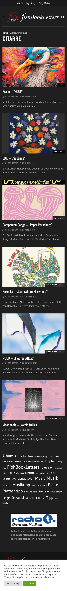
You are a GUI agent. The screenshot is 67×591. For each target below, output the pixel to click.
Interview (13, 472)
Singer (59, 491)
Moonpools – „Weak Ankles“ (20, 424)
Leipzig (6, 478)
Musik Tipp (6, 485)
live (14, 478)
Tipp (49, 497)
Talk (38, 498)
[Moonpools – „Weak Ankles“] (33, 400)
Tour (56, 498)
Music (40, 478)
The (43, 498)
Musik (52, 478)
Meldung (58, 151)
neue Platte (42, 485)
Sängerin (30, 498)
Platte (53, 484)
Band (57, 456)
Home (5, 33)
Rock (52, 491)
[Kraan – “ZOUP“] (33, 67)
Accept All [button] (29, 583)
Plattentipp (12, 491)
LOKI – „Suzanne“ (13, 158)
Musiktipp (21, 484)
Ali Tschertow (11, 96)
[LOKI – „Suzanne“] (33, 133)
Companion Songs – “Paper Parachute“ (27, 224)
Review (43, 491)
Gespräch (47, 467)
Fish (4, 468)
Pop (26, 491)
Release (33, 491)
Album (7, 455)
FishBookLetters (55, 285)
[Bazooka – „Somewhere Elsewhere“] (33, 267)
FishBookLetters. (23, 467)
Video (6, 503)
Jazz (61, 85)
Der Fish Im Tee (35, 461)
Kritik (52, 472)
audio (50, 456)
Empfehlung (53, 461)
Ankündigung (41, 456)
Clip (25, 461)
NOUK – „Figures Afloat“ (18, 358)
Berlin (10, 461)
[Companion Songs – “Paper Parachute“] (33, 200)
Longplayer (26, 478)
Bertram (18, 461)
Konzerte (29, 472)
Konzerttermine (41, 473)
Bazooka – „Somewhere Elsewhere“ (25, 291)
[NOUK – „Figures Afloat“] (33, 333)
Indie (4, 473)
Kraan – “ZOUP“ (12, 91)
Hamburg (58, 468)
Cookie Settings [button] (13, 583)
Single (6, 498)
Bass (4, 461)
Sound (18, 497)
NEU (33, 485)
